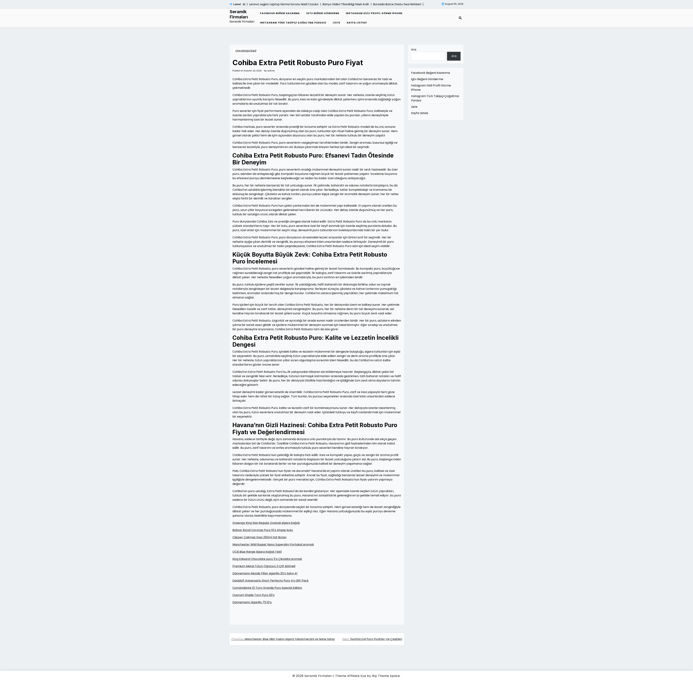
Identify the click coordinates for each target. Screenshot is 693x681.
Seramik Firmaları (239, 14)
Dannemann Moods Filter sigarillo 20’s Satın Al (264, 573)
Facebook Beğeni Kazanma (280, 13)
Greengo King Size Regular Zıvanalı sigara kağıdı (266, 523)
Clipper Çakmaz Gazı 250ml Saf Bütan (259, 537)
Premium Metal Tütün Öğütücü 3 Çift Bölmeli (263, 566)
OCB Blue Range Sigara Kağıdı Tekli (257, 552)
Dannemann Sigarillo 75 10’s (252, 602)
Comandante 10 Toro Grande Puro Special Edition (267, 588)
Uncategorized (245, 51)
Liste (336, 22)
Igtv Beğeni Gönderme (322, 13)
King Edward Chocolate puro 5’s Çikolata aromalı (267, 559)
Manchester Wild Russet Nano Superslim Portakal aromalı (273, 544)
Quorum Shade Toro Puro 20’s (253, 595)
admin (271, 71)
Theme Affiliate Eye (350, 676)
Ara (413, 49)
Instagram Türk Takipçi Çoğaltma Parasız (293, 22)
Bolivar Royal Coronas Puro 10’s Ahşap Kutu (262, 530)
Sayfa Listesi (357, 22)
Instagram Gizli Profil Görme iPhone (374, 13)
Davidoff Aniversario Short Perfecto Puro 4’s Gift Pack (270, 581)
